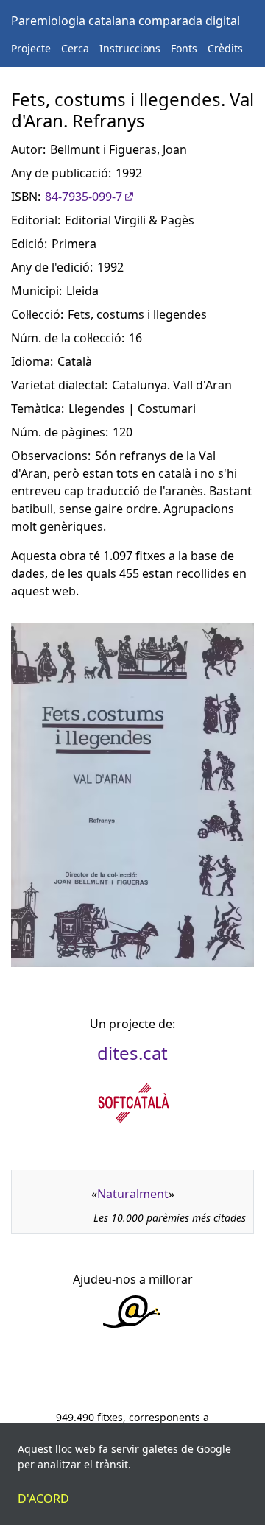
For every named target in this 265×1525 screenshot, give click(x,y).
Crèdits (225, 48)
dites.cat (132, 1053)
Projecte (31, 48)
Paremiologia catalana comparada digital (125, 21)
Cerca (75, 48)
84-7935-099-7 (83, 196)
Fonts (184, 48)
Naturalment (133, 1194)
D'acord (43, 1498)
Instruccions (129, 48)
